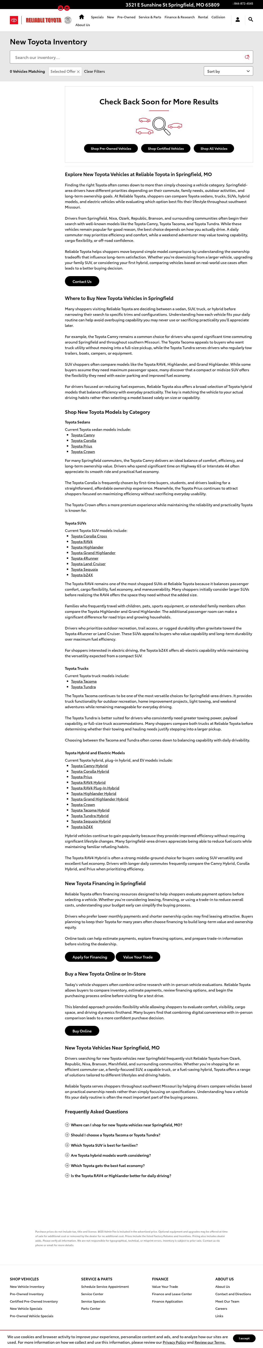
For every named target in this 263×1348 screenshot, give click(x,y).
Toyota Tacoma (84, 681)
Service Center (92, 1293)
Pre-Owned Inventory (27, 1293)
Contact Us (82, 281)
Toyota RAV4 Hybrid (88, 782)
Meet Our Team (227, 1301)
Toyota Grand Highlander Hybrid (99, 798)
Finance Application (167, 1301)
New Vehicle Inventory (27, 1286)
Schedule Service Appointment (105, 1286)
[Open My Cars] (237, 20)
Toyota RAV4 (82, 541)
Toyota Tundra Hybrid (90, 815)
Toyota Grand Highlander (93, 552)
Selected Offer (63, 71)
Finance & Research (180, 16)
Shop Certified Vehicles (166, 148)
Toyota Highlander (87, 546)
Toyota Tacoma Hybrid (90, 809)
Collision (218, 16)
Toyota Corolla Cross (89, 535)
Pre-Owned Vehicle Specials (31, 1315)
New (110, 16)
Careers (221, 1308)
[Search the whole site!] (250, 19)
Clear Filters (94, 71)
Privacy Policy (174, 1342)
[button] (61, 8)
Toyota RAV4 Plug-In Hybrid (95, 787)
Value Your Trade (138, 956)
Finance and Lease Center (172, 1293)
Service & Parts (150, 16)
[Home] (16, 20)
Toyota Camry (83, 434)
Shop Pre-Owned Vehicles (111, 148)
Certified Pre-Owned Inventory (34, 1301)
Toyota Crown (83, 451)
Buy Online (82, 1030)
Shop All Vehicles (214, 148)
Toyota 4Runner (84, 557)
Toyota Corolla (83, 440)
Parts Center (90, 1308)
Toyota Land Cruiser (88, 563)
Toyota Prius (81, 445)
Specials (97, 16)
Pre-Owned (126, 16)
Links (219, 1315)
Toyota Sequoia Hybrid (91, 820)
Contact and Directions (233, 1293)
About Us (82, 24)
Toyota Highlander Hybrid (93, 793)
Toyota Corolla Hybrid (90, 771)
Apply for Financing (90, 956)
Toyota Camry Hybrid (89, 765)
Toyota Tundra (83, 686)
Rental (203, 16)
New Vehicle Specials (26, 1308)
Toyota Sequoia (84, 569)
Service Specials (93, 1301)
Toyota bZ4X (82, 574)
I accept (244, 1338)
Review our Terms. (210, 1342)
